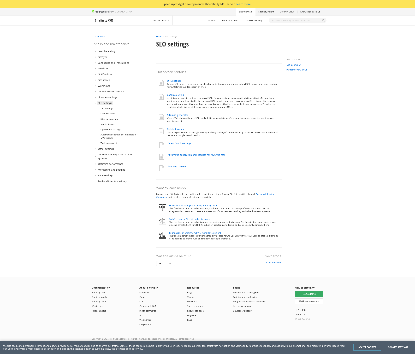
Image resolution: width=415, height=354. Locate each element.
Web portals (145, 319)
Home (159, 36)
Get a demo (292, 65)
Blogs (190, 292)
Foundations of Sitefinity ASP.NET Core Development (195, 232)
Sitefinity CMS (246, 11)
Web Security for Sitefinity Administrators (189, 219)
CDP (141, 301)
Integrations (145, 324)
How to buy (300, 309)
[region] (207, 347)
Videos (190, 297)
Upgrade (191, 315)
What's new (97, 306)
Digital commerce (147, 310)
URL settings (174, 80)
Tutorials (211, 20)
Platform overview (295, 70)
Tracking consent (177, 166)
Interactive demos (242, 306)
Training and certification (245, 297)
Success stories (195, 306)
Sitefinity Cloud (287, 11)
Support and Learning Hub (246, 292)
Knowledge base (308, 11)
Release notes (99, 310)
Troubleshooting (253, 20)
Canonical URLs (175, 94)
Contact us (300, 314)
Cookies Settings (398, 347)
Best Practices (230, 20)
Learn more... (244, 4)
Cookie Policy (15, 348)
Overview (144, 292)
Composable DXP (147, 306)
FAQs (189, 319)
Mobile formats (175, 129)
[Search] (323, 20)
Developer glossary (242, 310)
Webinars (192, 301)
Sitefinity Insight (266, 11)
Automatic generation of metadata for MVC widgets (196, 154)
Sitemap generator (177, 114)
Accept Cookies (367, 347)
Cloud (142, 297)
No (170, 263)
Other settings (273, 262)
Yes (161, 263)
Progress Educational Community (249, 301)
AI (140, 315)
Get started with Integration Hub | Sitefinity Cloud (193, 205)
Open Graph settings (179, 143)
